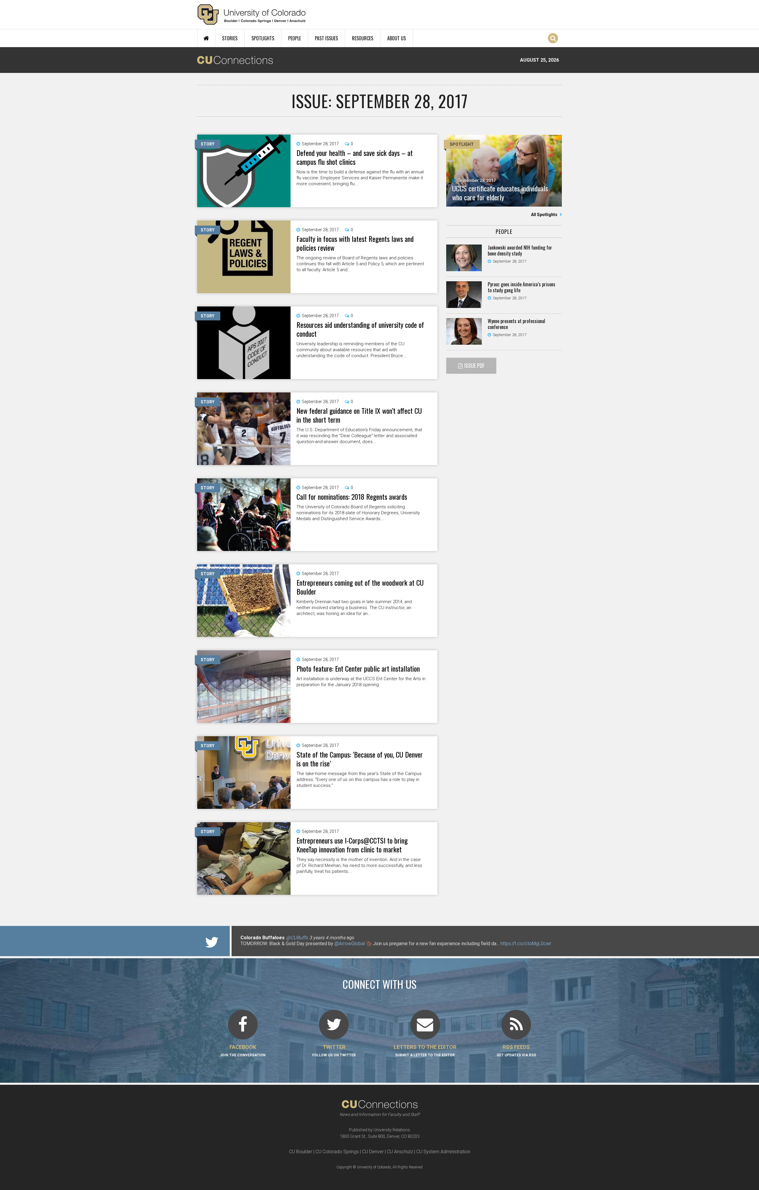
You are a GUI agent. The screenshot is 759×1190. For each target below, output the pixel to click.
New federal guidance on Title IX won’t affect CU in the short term (359, 415)
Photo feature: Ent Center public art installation (358, 668)
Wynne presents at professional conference (516, 323)
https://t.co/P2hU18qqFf (265, 949)
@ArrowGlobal (349, 943)
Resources (362, 38)
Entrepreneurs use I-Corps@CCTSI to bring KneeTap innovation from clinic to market (352, 844)
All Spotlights (544, 214)
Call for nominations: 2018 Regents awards (351, 496)
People (294, 38)
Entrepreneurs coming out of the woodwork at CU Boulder (360, 587)
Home (206, 38)
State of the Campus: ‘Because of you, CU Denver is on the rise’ (359, 759)
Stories (229, 38)
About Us (396, 38)
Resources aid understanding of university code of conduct (360, 329)
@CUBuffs (297, 937)
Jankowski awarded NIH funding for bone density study (520, 250)
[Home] (251, 14)
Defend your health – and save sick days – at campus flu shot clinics (354, 157)
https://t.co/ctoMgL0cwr (525, 943)
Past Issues (326, 38)
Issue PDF (474, 365)
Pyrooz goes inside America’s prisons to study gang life (521, 287)
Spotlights (262, 38)
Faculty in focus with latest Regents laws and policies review (355, 243)
